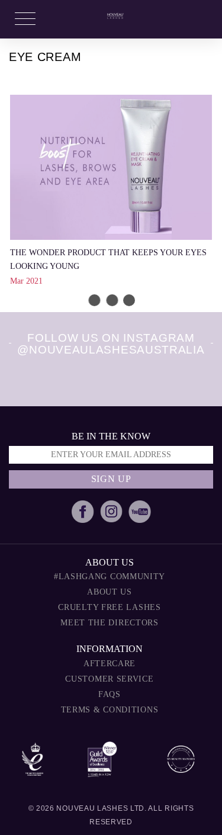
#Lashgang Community (109, 576)
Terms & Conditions (110, 709)
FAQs (109, 694)
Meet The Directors (109, 622)
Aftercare (109, 663)
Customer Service (109, 679)
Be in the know (111, 436)
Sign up (111, 479)
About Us (109, 591)
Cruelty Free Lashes (109, 607)
